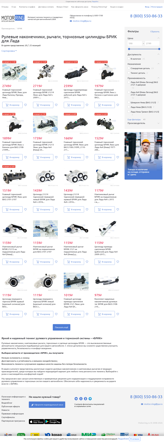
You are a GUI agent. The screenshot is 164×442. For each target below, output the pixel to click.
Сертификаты (8, 417)
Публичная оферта (11, 406)
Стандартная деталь (140, 68)
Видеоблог (7, 403)
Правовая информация (13, 413)
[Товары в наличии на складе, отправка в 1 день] (143, 156)
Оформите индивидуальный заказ (48, 405)
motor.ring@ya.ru (82, 21)
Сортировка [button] (8, 50)
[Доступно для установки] (53, 421)
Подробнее (123, 439)
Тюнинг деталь (138, 73)
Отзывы (5, 7)
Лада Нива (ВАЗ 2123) (141, 107)
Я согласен (134, 439)
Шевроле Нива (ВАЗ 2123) (143, 102)
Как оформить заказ (79, 7)
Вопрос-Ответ (62, 7)
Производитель (8, 29)
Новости (5, 410)
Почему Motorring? (99, 7)
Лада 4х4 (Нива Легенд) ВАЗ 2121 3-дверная (144, 83)
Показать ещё (61, 327)
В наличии (136, 59)
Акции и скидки (116, 7)
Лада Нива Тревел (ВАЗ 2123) (145, 112)
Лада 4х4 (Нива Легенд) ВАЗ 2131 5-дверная (144, 93)
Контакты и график (27, 7)
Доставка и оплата (46, 7)
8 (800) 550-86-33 (146, 15)
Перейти (95, 1)
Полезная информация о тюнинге (13, 397)
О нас (14, 7)
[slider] (129, 49)
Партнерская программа (13, 421)
